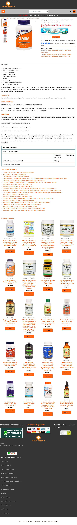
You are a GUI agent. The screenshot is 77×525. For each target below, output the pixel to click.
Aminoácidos (62, 20)
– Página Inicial (4, 461)
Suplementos (71, 40)
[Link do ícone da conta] (70, 11)
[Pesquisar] (47, 11)
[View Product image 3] (5, 39)
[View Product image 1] (5, 23)
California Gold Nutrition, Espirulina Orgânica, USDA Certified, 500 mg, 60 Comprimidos (28, 198)
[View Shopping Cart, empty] (74, 11)
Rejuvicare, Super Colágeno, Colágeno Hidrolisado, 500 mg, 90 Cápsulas (24, 210)
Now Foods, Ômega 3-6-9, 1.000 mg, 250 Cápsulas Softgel (20, 206)
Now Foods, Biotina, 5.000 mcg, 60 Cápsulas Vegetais (18, 200)
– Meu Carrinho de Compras (8, 501)
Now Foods (63, 40)
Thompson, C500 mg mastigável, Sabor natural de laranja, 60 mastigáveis (24, 180)
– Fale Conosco (4, 513)
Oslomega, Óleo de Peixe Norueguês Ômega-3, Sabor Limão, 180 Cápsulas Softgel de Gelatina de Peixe (32, 192)
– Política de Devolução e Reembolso (10, 481)
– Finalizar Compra (5, 505)
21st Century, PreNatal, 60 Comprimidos (14, 174)
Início (2, 18)
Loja (7, 18)
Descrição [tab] (4, 64)
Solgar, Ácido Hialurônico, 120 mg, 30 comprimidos (17, 184)
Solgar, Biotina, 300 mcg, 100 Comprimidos (15, 194)
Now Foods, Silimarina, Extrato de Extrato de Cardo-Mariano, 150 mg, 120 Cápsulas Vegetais (29, 188)
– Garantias (3, 493)
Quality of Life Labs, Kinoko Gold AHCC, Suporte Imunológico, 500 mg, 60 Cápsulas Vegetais (29, 182)
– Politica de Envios (5, 485)
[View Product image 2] (5, 31)
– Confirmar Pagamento (7, 473)
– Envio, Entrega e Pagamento (8, 477)
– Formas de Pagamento (7, 469)
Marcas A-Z (56, 40)
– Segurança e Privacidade (7, 489)
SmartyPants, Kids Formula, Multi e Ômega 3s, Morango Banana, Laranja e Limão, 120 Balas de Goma (32, 190)
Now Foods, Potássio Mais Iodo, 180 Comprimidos (17, 196)
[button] (36, 21)
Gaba (50, 40)
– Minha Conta (4, 509)
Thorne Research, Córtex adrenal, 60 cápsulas (16, 176)
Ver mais (10, 251)
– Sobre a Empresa (5, 465)
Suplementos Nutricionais (51, 20)
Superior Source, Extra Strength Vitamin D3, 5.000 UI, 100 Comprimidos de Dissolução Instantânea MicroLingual (35, 178)
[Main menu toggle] (3, 11)
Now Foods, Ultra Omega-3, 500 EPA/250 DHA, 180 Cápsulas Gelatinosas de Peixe (26, 202)
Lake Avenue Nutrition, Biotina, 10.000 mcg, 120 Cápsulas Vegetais (22, 204)
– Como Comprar (5, 497)
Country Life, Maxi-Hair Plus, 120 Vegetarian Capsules (18, 172)
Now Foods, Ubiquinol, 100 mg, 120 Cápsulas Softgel (18, 186)
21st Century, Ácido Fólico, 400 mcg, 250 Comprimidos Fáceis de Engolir (24, 208)
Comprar (55, 37)
